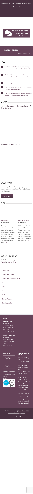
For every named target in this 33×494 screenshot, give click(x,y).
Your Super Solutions (24, 393)
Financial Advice (7, 291)
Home (19, 54)
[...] (5, 242)
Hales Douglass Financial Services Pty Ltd (23, 367)
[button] (16, 69)
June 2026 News (23, 220)
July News (4, 220)
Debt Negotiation (7, 303)
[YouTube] (16, 6)
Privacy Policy (21, 411)
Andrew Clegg (12, 262)
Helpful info (5, 270)
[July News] (8, 212)
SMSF (3, 287)
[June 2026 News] (25, 212)
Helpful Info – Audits (8, 275)
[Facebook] (13, 6)
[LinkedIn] (19, 6)
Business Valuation (7, 299)
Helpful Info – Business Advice (11, 279)
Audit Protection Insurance (9, 295)
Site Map (23, 413)
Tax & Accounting (7, 283)
